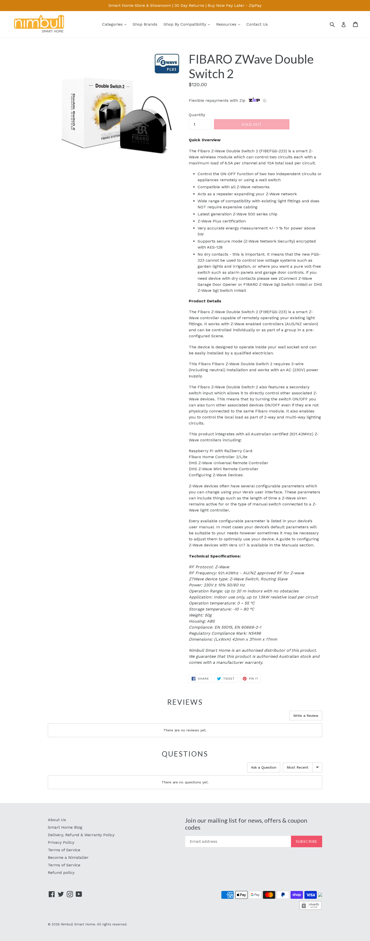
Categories (115, 24)
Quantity (197, 114)
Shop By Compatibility (188, 24)
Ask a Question (263, 767)
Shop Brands (145, 24)
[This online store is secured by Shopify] (310, 909)
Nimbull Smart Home (78, 924)
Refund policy (61, 872)
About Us (57, 819)
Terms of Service (64, 850)
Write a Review (305, 716)
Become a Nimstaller (68, 857)
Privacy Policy (61, 842)
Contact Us (257, 24)
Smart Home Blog (65, 827)
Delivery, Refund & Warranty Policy (81, 834)
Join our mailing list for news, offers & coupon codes (246, 824)
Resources (229, 24)
